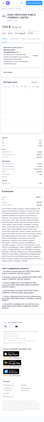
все (33, 87)
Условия (6, 393)
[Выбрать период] (37, 87)
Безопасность (8, 396)
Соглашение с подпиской (26, 389)
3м (13, 87)
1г (25, 87)
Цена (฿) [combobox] (34, 82)
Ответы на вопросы (8, 389)
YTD (21, 87)
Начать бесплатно (34, 3)
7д (5, 87)
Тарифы (24, 385)
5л (29, 87)
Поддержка (9, 385)
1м (9, 87)
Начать (35, 55)
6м (17, 87)
